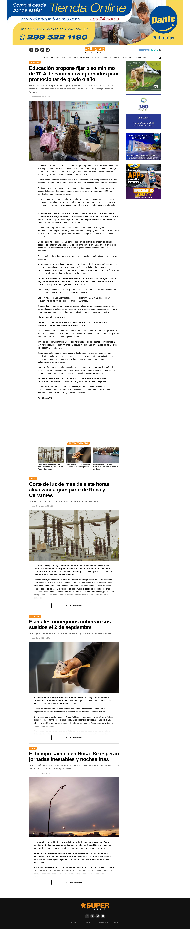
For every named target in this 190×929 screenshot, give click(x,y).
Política (116, 58)
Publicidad (103, 922)
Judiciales (106, 58)
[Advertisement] (78, 423)
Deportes (127, 58)
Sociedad (55, 58)
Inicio (46, 58)
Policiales (84, 58)
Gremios (95, 58)
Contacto (115, 922)
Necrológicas (140, 58)
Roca (64, 58)
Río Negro (73, 58)
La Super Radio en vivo (87, 922)
